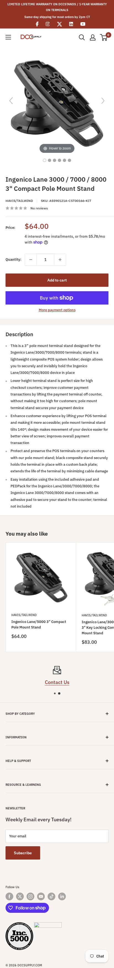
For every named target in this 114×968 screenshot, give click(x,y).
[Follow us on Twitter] (20, 896)
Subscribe (23, 852)
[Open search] (82, 37)
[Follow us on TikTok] (51, 896)
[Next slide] (102, 100)
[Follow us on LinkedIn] (62, 896)
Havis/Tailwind (19, 201)
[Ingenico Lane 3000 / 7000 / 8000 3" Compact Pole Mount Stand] (44, 160)
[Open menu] (8, 37)
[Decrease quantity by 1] (31, 259)
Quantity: (13, 259)
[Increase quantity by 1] (60, 259)
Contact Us (57, 682)
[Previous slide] (11, 100)
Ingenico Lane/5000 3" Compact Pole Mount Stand (38, 624)
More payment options (57, 310)
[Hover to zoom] (57, 103)
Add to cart (57, 280)
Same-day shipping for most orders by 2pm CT (57, 17)
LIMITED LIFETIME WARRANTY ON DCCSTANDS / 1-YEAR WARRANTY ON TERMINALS (57, 7)
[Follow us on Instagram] (30, 896)
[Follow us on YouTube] (41, 896)
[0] (103, 37)
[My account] (92, 37)
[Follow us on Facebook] (9, 896)
